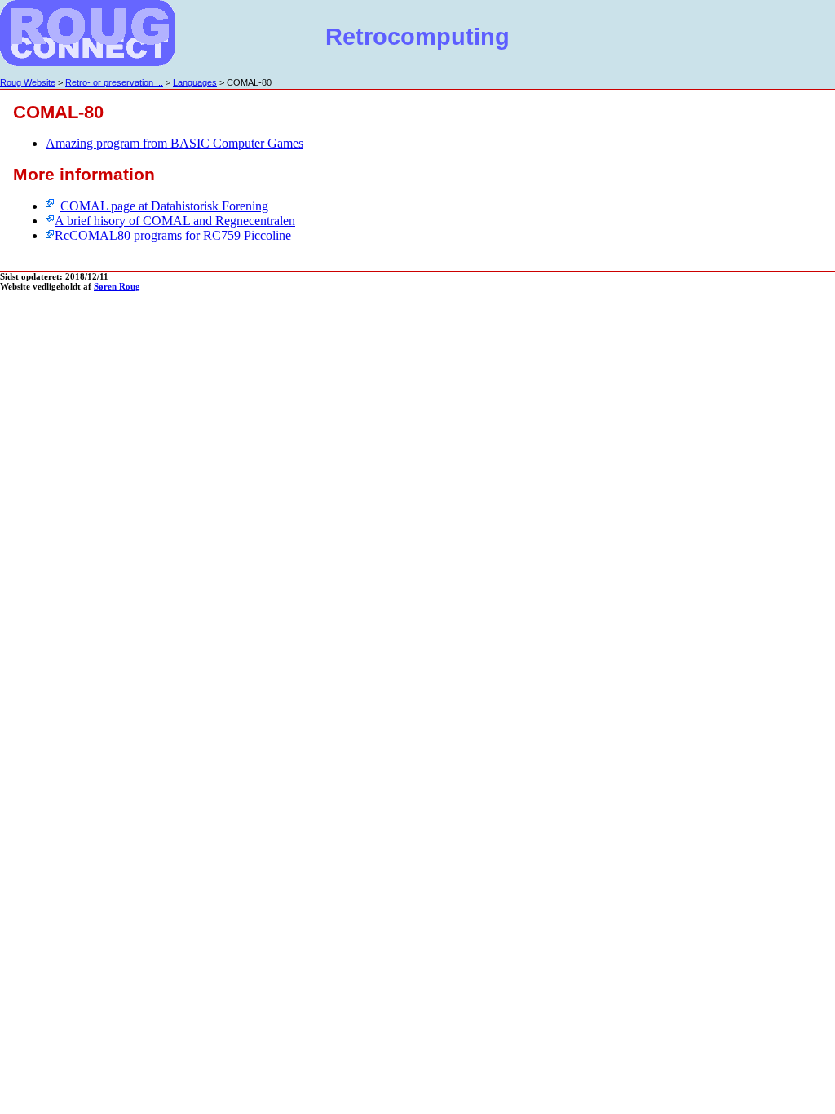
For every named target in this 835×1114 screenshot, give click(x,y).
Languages (195, 82)
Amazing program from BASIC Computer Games (174, 143)
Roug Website (27, 82)
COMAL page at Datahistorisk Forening (164, 206)
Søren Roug (117, 286)
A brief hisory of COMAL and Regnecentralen (175, 221)
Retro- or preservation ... (114, 82)
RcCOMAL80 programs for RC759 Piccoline (173, 235)
